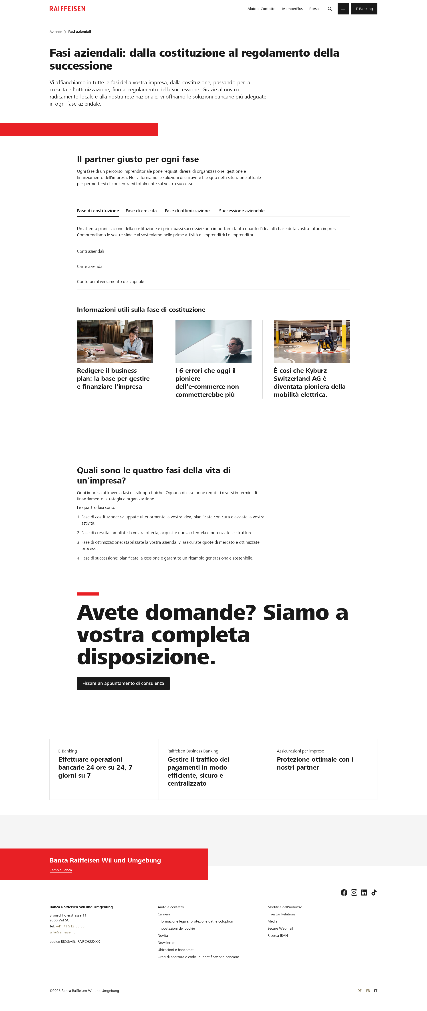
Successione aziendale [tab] (242, 210)
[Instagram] (354, 892)
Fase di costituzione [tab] (98, 210)
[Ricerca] (329, 8)
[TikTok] (374, 892)
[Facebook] (344, 892)
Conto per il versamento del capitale (110, 281)
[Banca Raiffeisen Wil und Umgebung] (67, 8)
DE (359, 991)
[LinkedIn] (364, 892)
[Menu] (343, 8)
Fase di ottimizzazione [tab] (187, 210)
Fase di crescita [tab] (141, 210)
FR (368, 991)
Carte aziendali (90, 266)
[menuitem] (261, 8)
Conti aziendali (90, 251)
